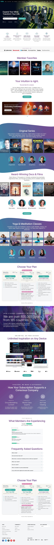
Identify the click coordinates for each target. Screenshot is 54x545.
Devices (3, 528)
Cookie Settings (4, 534)
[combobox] (45, 526)
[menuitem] (6, 1)
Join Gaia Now (8, 110)
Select (10, 276)
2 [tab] (27, 116)
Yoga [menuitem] (12, 1)
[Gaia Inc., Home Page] (2, 1)
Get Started (22, 18)
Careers (16, 528)
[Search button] (42, 1)
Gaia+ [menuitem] (33, 1)
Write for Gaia (17, 529)
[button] (27, 453)
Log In (51, 1)
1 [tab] (26, 116)
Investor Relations (31, 526)
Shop (28, 528)
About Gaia (4, 526)
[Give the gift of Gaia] (47, 1)
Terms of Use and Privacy (6, 531)
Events (16, 531)
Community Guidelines (5, 529)
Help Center (17, 526)
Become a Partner (31, 529)
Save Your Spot (16, 110)
